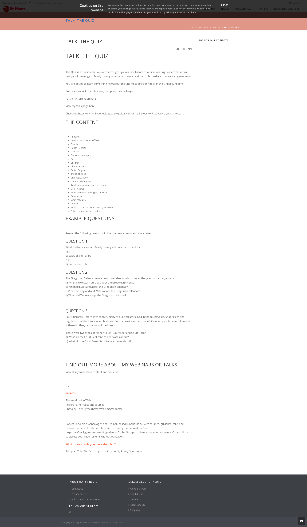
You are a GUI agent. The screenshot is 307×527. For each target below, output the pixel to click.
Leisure (134, 499)
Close (224, 5)
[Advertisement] (220, 93)
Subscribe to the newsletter (86, 499)
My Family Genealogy (210, 27)
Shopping (135, 509)
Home (194, 27)
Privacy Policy (79, 493)
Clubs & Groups (138, 488)
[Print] (178, 49)
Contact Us (77, 488)
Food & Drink (137, 493)
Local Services (137, 504)
